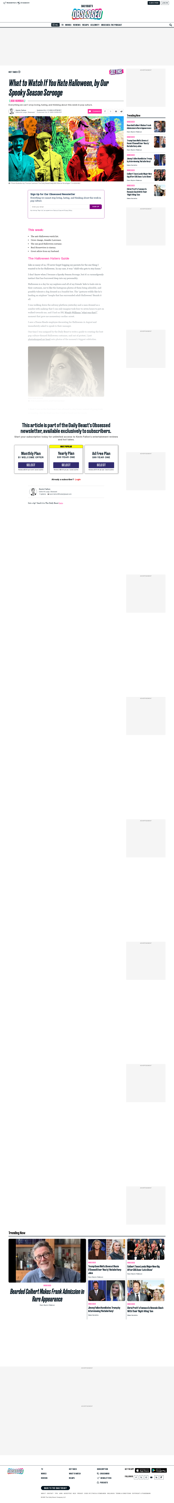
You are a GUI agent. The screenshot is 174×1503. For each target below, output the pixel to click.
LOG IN (165, 3)
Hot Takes (73, 1469)
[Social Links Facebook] (136, 1478)
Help (74, 1493)
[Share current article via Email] (116, 111)
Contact (50, 1493)
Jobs (61, 1493)
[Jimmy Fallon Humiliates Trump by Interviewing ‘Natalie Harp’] (159, 165)
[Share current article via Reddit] (121, 111)
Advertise (68, 1493)
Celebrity (94, 25)
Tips (56, 1493)
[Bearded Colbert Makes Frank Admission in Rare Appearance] (159, 132)
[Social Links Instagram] (146, 1478)
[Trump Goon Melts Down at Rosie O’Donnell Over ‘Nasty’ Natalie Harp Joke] (159, 147)
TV (62, 25)
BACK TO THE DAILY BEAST (55, 1488)
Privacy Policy (68, 210)
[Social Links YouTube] (151, 1478)
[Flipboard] (161, 1478)
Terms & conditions (123, 1493)
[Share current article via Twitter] (110, 111)
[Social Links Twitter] (141, 1478)
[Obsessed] (87, 14)
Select (30, 465)
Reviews (77, 25)
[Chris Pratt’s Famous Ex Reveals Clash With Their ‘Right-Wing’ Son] (159, 195)
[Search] (170, 25)
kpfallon (43, 494)
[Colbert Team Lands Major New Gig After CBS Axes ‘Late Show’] (159, 180)
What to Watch (75, 1474)
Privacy (80, 1493)
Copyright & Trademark (141, 1493)
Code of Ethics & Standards (95, 1493)
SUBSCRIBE (154, 3)
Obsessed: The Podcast (111, 25)
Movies (68, 25)
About (43, 1493)
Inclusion (111, 1493)
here (61, 503)
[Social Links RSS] (156, 1478)
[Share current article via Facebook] (105, 111)
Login (78, 479)
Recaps (85, 25)
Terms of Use (57, 210)
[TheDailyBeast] (87, 6)
